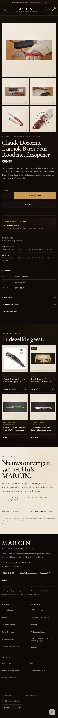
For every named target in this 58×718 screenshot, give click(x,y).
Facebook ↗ (45, 573)
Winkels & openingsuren (40, 617)
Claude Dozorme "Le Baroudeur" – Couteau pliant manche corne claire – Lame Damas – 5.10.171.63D (42, 380)
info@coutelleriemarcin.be (27, 573)
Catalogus (5, 20)
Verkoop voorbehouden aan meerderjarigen (41, 639)
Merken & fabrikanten (10, 647)
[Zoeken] (47, 10)
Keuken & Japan (8, 625)
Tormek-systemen (9, 678)
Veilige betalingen (37, 632)
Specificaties (7, 270)
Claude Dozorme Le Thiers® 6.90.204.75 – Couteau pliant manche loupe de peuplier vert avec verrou (14, 428)
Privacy (4, 524)
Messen (5, 617)
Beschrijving (7, 297)
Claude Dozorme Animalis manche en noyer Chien (14, 380)
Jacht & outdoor (8, 632)
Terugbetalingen (7, 695)
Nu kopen (29, 204)
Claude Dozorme (9, 137)
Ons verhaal (6, 663)
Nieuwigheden (7, 610)
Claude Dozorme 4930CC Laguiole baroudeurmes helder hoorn (41, 428)
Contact (33, 647)
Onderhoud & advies (10, 304)
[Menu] (5, 10)
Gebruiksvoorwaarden (31, 695)
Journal (33, 663)
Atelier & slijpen (8, 639)
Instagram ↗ (7, 580)
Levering (33, 625)
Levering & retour (10, 312)
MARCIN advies (36, 610)
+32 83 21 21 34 (8, 573)
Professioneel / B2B (37, 670)
